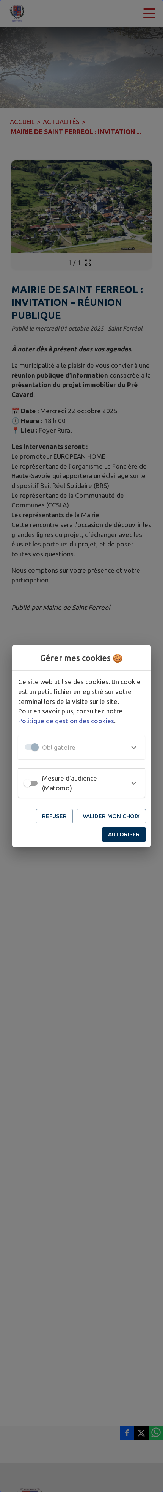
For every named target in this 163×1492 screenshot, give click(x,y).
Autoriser (124, 834)
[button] (81, 747)
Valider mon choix (111, 816)
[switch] (27, 783)
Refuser (54, 816)
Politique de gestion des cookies (66, 720)
